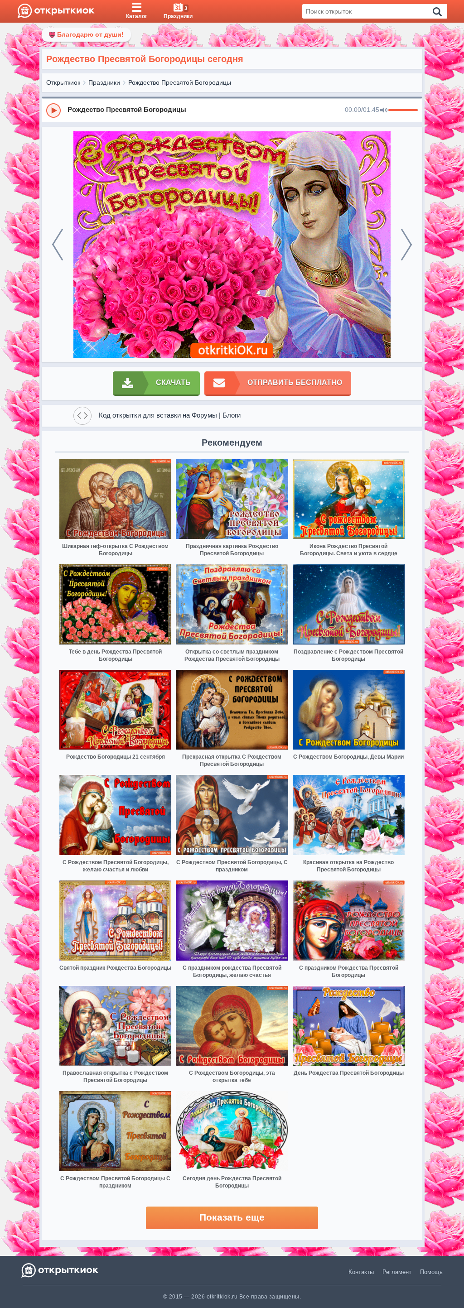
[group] (232, 110)
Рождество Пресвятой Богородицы (179, 82)
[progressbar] (403, 110)
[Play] (53, 110)
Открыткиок (63, 82)
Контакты (361, 1272)
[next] (406, 244)
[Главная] (56, 11)
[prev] (57, 244)
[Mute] (383, 110)
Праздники (104, 82)
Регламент (396, 1272)
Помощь (431, 1272)
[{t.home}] (60, 1270)
